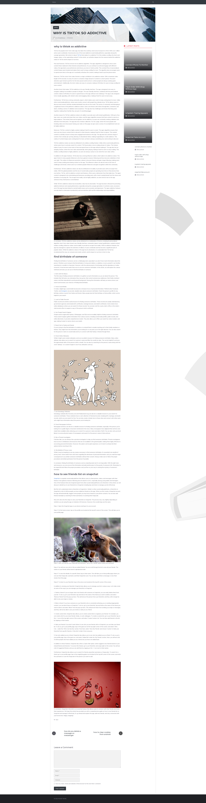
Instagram (64, 291)
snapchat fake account (136, 137)
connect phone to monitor (137, 65)
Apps (56, 27)
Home (54, 2)
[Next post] (120, 733)
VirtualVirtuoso (61, 38)
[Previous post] (54, 733)
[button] (153, 2)
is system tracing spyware (137, 113)
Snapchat (56, 478)
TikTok (79, 55)
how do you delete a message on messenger (72, 733)
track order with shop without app (142, 155)
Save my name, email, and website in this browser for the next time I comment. (78, 783)
